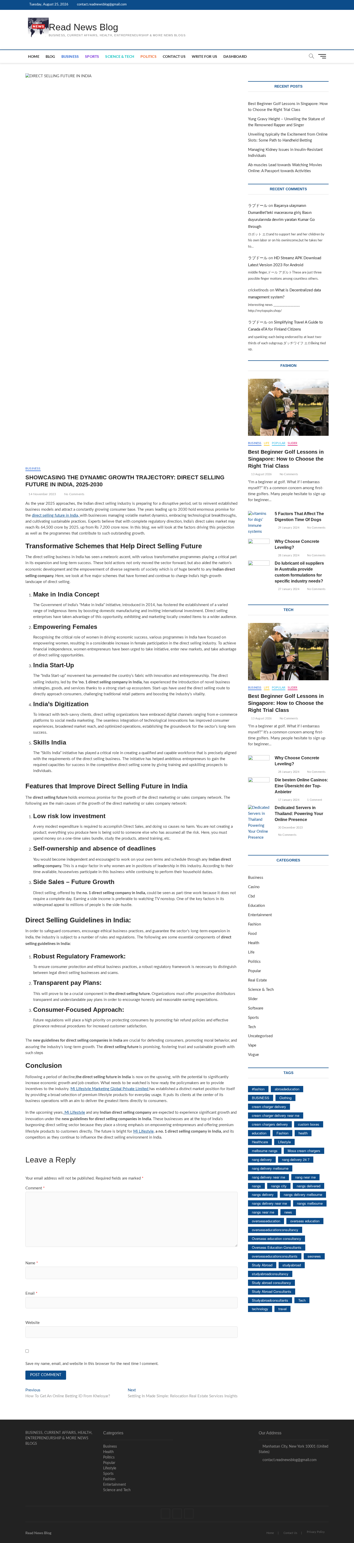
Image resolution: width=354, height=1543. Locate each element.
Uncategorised (260, 1036)
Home (33, 56)
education (259, 1133)
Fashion (254, 924)
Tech (252, 1027)
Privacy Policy (316, 1532)
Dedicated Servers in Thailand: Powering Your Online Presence (299, 813)
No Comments (73, 494)
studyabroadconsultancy (270, 1273)
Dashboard (235, 56)
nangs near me (263, 1212)
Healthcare (260, 1141)
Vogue (253, 1055)
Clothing (285, 1097)
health (303, 1133)
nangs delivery (263, 1194)
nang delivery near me (268, 1177)
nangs (256, 1185)
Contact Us (174, 56)
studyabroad (291, 1265)
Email (31, 1293)
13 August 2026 (261, 474)
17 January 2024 (288, 799)
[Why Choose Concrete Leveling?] (259, 546)
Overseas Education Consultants (276, 1247)
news (288, 1212)
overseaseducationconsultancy (275, 1229)
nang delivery (262, 1159)
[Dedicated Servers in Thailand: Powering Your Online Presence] (259, 823)
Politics (148, 56)
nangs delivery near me (269, 1203)
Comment (35, 1188)
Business (70, 56)
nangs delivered (308, 1185)
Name (31, 1263)
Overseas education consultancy (276, 1238)
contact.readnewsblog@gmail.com (101, 4)
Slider (292, 443)
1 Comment (314, 799)
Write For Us (204, 56)
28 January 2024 (288, 555)
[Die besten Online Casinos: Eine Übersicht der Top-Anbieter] (259, 784)
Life (267, 443)
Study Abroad (262, 1265)
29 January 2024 (288, 527)
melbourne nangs (265, 1150)
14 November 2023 (42, 494)
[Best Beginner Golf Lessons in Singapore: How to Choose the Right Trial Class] (288, 407)
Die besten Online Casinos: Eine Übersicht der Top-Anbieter (301, 786)
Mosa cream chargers (304, 1150)
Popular (278, 443)
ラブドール (257, 206)
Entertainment (260, 915)
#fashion (258, 1088)
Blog (50, 56)
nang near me (305, 1177)
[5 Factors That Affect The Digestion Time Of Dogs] (259, 523)
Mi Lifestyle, (143, 1131)
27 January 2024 (288, 589)
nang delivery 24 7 (295, 1159)
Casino (254, 887)
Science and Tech (117, 1490)
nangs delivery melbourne (303, 1194)
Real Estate (257, 980)
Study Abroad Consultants (271, 1291)
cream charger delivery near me (275, 1115)
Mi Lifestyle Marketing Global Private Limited (109, 1089)
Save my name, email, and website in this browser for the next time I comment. (92, 1364)
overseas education (305, 1220)
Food (252, 934)
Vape (252, 1045)
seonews (314, 1256)
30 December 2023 (290, 827)
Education (256, 906)
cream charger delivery (269, 1106)
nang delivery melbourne (270, 1168)
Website (32, 1323)
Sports (92, 56)
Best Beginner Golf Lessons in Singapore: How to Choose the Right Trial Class (286, 459)
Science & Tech (119, 56)
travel (282, 1308)
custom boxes (308, 1124)
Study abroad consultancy (271, 1282)
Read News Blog (83, 27)
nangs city (279, 1185)
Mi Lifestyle (74, 1112)
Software (255, 1008)
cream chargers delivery (270, 1124)
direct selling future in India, (56, 515)
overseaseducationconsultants (275, 1256)
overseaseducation (266, 1220)
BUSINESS (260, 1097)
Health (253, 943)
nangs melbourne (310, 1203)
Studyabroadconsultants (270, 1300)
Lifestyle (284, 1141)
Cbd (251, 896)
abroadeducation (287, 1088)
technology (260, 1308)
